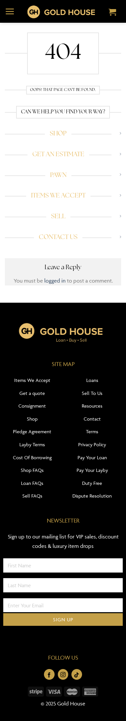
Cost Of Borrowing (32, 457)
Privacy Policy (92, 444)
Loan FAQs (32, 483)
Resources (92, 406)
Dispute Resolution (92, 496)
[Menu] (10, 11)
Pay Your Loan (92, 457)
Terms (92, 431)
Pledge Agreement (32, 431)
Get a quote (32, 393)
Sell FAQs (32, 496)
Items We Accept (32, 380)
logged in (55, 280)
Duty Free (92, 483)
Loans (92, 380)
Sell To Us (92, 393)
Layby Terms (32, 444)
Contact (92, 419)
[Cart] (112, 12)
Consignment (32, 406)
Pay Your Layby (92, 470)
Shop (32, 419)
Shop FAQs (32, 470)
